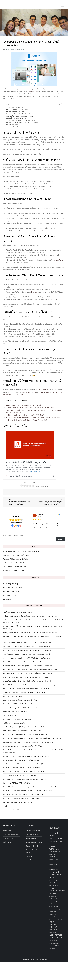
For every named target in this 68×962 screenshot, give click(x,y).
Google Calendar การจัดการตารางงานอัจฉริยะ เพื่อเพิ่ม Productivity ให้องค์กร (27, 673)
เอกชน (50, 945)
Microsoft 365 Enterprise (54, 861)
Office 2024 (51, 888)
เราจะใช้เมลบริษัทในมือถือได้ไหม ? (14, 570)
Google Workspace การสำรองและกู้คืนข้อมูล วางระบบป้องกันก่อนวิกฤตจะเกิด (27, 665)
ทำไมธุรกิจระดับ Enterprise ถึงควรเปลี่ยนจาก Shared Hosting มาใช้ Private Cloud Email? (31, 616)
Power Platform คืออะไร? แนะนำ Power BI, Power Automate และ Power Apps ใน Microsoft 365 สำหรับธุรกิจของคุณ (33, 751)
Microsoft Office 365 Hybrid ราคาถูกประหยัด (17, 719)
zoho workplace (52, 896)
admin (7, 49)
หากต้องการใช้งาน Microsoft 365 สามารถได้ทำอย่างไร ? (23, 122)
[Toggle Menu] (62, 7)
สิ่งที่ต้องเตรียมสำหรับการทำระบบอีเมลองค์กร (17, 802)
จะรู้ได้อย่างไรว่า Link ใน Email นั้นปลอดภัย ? (17, 555)
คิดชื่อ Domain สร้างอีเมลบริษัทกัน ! (14, 563)
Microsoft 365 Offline (53, 864)
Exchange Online (53, 843)
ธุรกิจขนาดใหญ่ (52, 916)
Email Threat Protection (55, 841)
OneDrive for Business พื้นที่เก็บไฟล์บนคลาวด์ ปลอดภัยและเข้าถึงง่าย (26, 420)
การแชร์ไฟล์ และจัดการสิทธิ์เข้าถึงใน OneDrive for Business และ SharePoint (27, 681)
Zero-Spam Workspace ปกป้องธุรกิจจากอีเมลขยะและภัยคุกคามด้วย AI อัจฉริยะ (28, 643)
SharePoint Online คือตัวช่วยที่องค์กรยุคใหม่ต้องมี (21, 120)
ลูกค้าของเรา (7, 842)
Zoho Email (7, 599)
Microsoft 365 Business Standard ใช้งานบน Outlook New (21, 798)
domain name (55, 838)
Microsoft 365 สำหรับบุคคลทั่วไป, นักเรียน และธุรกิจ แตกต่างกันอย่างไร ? (26, 779)
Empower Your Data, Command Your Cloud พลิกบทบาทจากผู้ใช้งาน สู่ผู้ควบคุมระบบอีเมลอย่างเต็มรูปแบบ (33, 638)
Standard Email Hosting (33, 830)
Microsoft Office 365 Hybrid (32, 851)
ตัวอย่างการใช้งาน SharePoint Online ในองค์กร (21, 114)
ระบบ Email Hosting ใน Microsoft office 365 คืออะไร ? (20, 708)
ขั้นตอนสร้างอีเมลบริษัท (54, 906)
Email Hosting (19, 395)
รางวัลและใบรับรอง (9, 838)
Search (60, 539)
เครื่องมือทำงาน (53, 940)
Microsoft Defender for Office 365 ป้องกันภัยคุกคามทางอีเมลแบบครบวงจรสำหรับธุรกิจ (30, 685)
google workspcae (53, 854)
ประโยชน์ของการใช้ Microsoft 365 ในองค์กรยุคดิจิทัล (19, 775)
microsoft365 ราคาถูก (55, 869)
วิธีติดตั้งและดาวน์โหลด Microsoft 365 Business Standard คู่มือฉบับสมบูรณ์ (26, 654)
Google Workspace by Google (12, 587)
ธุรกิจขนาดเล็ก (52, 914)
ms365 (52, 877)
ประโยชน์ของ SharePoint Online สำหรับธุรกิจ (20, 116)
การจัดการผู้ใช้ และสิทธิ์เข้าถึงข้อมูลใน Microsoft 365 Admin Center (24, 692)
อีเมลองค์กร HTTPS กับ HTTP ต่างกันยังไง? (17, 783)
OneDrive (45, 231)
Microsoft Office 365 (11, 492)
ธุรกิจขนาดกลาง (52, 911)
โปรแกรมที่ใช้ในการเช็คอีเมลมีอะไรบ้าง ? (16, 559)
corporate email (54, 834)
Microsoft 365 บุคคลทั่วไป (54, 867)
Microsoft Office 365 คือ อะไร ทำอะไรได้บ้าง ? (17, 704)
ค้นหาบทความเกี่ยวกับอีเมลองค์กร (14, 535)
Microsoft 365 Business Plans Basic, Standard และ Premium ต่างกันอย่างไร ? (27, 790)
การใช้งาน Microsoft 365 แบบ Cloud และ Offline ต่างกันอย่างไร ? (23, 771)
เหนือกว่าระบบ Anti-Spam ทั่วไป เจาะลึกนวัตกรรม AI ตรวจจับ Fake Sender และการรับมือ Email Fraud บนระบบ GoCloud (33, 621)
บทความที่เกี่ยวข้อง (12, 124)
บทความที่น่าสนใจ (13, 127)
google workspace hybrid (54, 851)
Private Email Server (32, 834)
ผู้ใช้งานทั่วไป (59, 919)
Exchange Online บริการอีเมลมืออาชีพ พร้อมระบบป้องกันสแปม (23, 794)
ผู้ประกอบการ (52, 919)
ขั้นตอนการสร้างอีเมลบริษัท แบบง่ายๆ (15, 711)
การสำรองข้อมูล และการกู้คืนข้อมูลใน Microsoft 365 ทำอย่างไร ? (23, 727)
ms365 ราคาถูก (53, 880)
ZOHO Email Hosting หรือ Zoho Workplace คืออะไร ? (20, 700)
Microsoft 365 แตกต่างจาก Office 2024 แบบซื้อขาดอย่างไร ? (24, 405)
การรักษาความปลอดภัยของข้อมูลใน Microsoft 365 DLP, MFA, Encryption (26, 677)
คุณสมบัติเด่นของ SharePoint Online (17, 111)
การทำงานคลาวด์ (53, 898)
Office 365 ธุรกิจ (53, 883)
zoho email (53, 893)
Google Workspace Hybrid (11, 591)
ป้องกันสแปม (59, 916)
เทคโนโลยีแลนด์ (44, 390)
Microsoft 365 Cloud (53, 859)
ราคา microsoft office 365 (54, 924)
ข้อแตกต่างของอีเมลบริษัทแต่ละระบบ (14, 810)
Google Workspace (32, 838)
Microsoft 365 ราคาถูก (29, 392)
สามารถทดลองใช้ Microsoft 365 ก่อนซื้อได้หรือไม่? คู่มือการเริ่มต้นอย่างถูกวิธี (27, 658)
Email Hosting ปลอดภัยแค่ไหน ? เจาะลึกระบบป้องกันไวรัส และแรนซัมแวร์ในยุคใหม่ (29, 742)
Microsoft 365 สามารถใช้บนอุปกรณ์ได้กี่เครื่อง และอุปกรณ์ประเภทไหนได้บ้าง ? (27, 650)
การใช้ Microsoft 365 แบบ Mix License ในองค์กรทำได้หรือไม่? (24, 415)
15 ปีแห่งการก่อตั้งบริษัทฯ (11, 834)
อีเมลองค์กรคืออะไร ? (10, 715)
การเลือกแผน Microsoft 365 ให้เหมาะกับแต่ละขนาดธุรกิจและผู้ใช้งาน (24, 764)
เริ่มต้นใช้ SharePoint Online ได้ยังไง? (18, 118)
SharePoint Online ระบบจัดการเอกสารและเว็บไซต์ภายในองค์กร (23, 731)
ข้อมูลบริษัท (7, 830)
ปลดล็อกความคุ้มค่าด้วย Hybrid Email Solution (17, 612)
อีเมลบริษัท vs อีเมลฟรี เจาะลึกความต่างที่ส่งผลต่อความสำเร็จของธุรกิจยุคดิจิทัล (28, 646)
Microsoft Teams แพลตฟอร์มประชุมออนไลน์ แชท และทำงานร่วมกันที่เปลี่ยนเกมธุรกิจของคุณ (34, 417)
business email (54, 828)
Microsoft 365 (33, 91)
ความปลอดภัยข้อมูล (54, 909)
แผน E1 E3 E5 (56, 945)
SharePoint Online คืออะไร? (15, 107)
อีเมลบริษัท (55, 935)
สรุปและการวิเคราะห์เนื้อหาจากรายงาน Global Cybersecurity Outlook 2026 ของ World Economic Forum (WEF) (33, 628)
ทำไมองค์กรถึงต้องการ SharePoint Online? (19, 109)
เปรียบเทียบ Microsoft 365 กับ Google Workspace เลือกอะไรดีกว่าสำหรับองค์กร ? (30, 407)
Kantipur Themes (41, 959)
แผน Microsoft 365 (53, 948)
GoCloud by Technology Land (12, 584)
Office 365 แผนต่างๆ (53, 885)
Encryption (34, 292)
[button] (59, 104)
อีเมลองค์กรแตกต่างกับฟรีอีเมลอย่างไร (15, 567)
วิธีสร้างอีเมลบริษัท (53, 929)
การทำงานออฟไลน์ (53, 903)
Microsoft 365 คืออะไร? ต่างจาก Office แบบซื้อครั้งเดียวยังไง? (22, 662)
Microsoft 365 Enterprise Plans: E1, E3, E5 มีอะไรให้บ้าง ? (21, 768)
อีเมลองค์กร (55, 937)
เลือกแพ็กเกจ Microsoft (54, 943)
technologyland (57, 890)
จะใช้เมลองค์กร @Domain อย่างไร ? (14, 723)
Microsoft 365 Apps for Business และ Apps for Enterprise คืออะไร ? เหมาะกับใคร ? (29, 787)
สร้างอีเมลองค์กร (52, 932)
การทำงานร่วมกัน (53, 901)
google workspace (54, 847)
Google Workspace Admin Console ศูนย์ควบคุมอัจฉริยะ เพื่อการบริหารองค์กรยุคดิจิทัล (30, 669)
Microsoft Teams (58, 260)
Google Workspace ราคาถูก (49, 392)
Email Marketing (31, 860)
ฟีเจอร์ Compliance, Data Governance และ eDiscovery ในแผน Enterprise (26, 688)
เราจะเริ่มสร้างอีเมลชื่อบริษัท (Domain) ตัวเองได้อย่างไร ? (21, 551)
